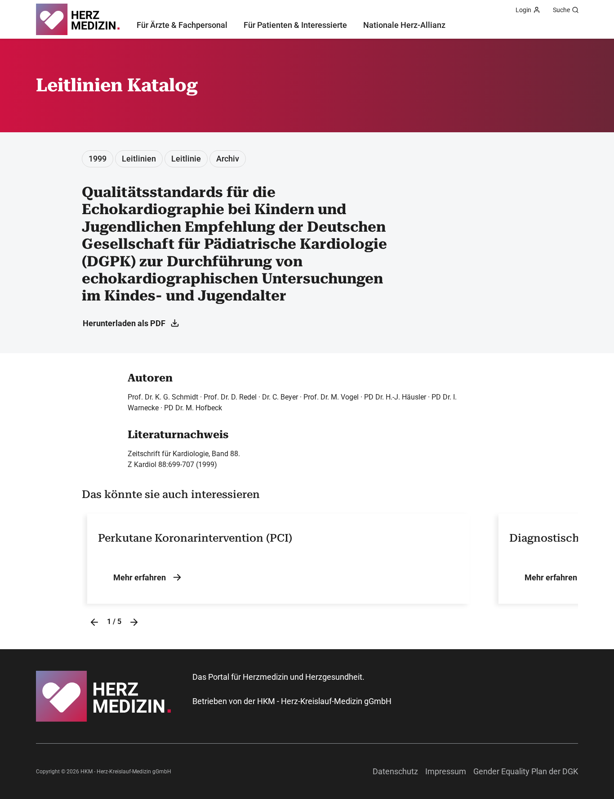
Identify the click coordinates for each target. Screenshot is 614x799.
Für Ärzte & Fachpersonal (182, 25)
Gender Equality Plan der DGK (525, 771)
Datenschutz (395, 771)
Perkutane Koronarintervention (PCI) (195, 538)
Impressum (445, 771)
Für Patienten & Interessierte (295, 25)
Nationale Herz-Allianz (404, 25)
